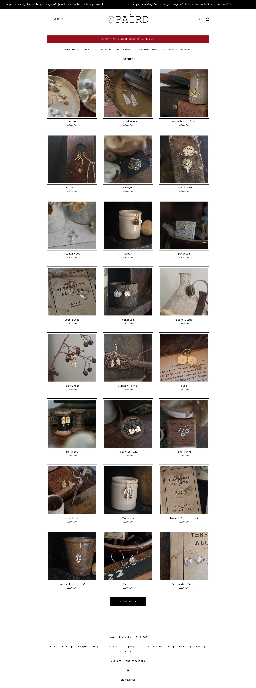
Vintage (201, 646)
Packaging (185, 646)
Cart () (141, 637)
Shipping (128, 646)
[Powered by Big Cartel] (128, 680)
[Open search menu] (200, 19)
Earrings (67, 646)
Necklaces (111, 646)
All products (128, 601)
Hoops (96, 646)
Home (112, 637)
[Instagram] (128, 671)
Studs (53, 646)
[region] (128, 4)
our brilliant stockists (128, 661)
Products (125, 637)
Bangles (83, 646)
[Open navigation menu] (48, 19)
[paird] (128, 19)
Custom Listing (163, 646)
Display (144, 646)
